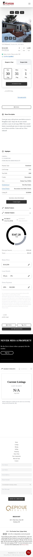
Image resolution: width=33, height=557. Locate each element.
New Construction (16, 456)
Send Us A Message (16, 498)
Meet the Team (16, 458)
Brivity (15, 552)
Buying (16, 447)
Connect (16, 461)
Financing (16, 451)
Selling (16, 449)
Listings (16, 444)
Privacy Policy (25, 544)
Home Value (16, 454)
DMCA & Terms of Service (18, 555)
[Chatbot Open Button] (28, 552)
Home (16, 442)
